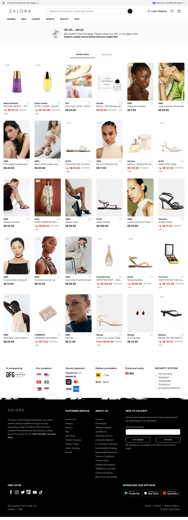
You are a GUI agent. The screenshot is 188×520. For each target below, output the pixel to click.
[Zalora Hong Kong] (39, 382)
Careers (99, 419)
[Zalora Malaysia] (46, 375)
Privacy (157, 505)
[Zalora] (20, 11)
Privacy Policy (102, 460)
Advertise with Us (103, 435)
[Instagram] (17, 492)
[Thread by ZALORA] (29, 492)
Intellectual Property (105, 464)
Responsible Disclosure (106, 452)
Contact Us (70, 419)
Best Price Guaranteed (106, 477)
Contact (11, 509)
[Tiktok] (60, 492)
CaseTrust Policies (104, 473)
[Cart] (179, 11)
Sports (50, 19)
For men (168, 440)
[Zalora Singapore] (39, 375)
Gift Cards (70, 435)
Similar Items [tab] (82, 54)
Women (11, 19)
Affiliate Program (103, 427)
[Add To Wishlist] (28, 103)
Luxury (36, 19)
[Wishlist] (172, 11)
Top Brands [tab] (106, 54)
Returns (69, 427)
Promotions (100, 423)
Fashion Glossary (73, 440)
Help (21, 509)
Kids (76, 19)
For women (137, 440)
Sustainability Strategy (106, 448)
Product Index (72, 444)
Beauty (64, 19)
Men (23, 19)
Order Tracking (72, 448)
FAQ (67, 431)
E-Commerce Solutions (106, 444)
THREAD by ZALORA (105, 468)
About (148, 505)
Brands (68, 452)
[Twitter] (23, 492)
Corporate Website (104, 440)
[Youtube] (35, 492)
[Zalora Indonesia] (46, 389)
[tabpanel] (94, 205)
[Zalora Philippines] (39, 389)
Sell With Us (101, 431)
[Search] (130, 11)
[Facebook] (11, 492)
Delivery (69, 423)
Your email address (135, 427)
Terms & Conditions (104, 456)
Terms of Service (172, 505)
